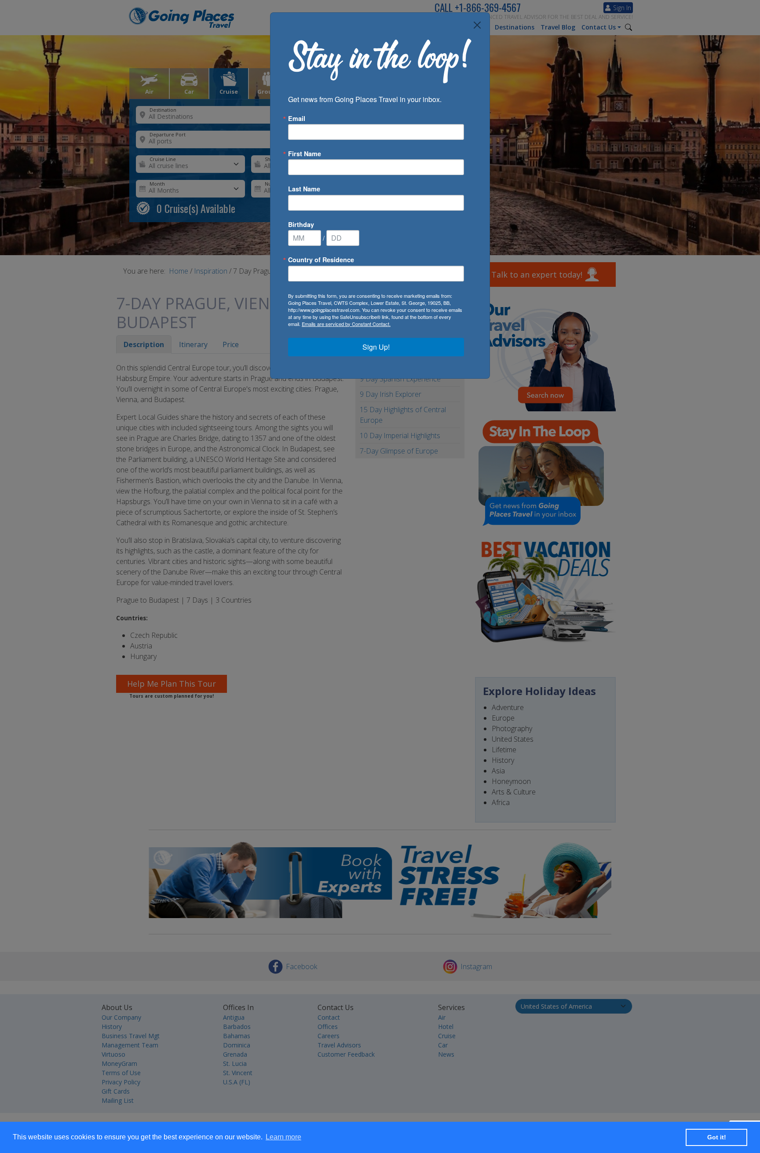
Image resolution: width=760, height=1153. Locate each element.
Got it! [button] (716, 1137)
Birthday (301, 224)
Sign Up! (376, 347)
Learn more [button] (283, 1137)
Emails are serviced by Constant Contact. (346, 323)
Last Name (304, 189)
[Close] (477, 25)
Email (296, 118)
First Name (304, 153)
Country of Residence (321, 259)
